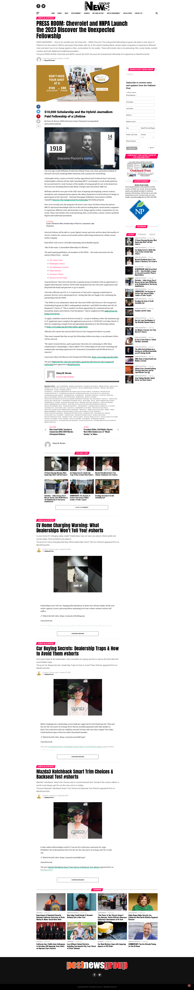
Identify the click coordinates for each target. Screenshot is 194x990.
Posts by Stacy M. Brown (65, 377)
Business (87, 13)
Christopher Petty (51, 393)
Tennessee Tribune (56, 274)
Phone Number (131, 141)
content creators (106, 395)
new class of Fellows (96, 409)
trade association (86, 420)
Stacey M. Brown (51, 418)
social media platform (110, 417)
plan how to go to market (54, 415)
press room (69, 415)
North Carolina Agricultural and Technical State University (79, 411)
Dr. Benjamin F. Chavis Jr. (99, 399)
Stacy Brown (63, 418)
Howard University (70, 406)
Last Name (129, 108)
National (83, 409)
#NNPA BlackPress (76, 386)
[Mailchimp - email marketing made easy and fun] (150, 148)
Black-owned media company (89, 388)
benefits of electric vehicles (55, 388)
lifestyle (71, 408)
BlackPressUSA (74, 364)
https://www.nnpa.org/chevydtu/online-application (67, 327)
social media (78, 417)
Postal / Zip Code (131, 134)
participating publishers (54, 413)
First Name (129, 102)
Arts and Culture (98, 13)
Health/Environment (113, 13)
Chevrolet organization (101, 391)
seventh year (67, 417)
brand (103, 388)
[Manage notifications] (189, 985)
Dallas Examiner (55, 271)
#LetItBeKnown (62, 386)
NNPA (112, 409)
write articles (50, 422)
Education (113, 399)
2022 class (114, 386)
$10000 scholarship (91, 386)
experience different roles (72, 400)
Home (53, 13)
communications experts (54, 395)
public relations (99, 415)
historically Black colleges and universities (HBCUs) (87, 404)
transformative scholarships (105, 420)
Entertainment (76, 13)
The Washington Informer (59, 267)
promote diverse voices (83, 415)
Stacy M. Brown (49, 60)
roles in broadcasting (53, 417)
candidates (49, 390)
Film (93, 400)
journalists (49, 408)
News (66, 13)
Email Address (131, 95)
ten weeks (86, 418)
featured (87, 400)
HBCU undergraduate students (56, 404)
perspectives (88, 413)
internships (83, 406)
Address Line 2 (131, 121)
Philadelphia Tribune (57, 264)
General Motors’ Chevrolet (90, 402)
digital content (91, 397)
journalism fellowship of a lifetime (102, 406)
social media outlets (92, 417)
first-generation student (105, 400)
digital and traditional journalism (71, 397)
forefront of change (52, 402)
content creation (92, 395)
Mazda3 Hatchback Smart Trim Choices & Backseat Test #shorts (73, 867)
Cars (56, 390)
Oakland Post (49, 551)
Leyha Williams (61, 408)
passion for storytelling (73, 413)
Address (128, 115)
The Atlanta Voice (56, 260)
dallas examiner (51, 397)
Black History (72, 388)
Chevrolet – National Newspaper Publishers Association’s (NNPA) (68, 391)
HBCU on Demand (107, 402)
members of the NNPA (83, 408)
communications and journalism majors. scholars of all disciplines (84, 393)
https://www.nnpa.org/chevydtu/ (105, 357)
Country (143, 134)
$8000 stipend (104, 386)
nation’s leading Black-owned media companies (61, 409)
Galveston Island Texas (70, 402)
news (107, 409)
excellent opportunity (53, 400)
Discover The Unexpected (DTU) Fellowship (70, 200)
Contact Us (138, 13)
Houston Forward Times (58, 278)
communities (69, 395)
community (80, 395)
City (127, 128)
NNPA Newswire (50, 411)
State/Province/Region (147, 128)
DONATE (59, 13)
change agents (65, 390)
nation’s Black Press (100, 408)
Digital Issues (127, 13)
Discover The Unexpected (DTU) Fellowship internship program (67, 399)
